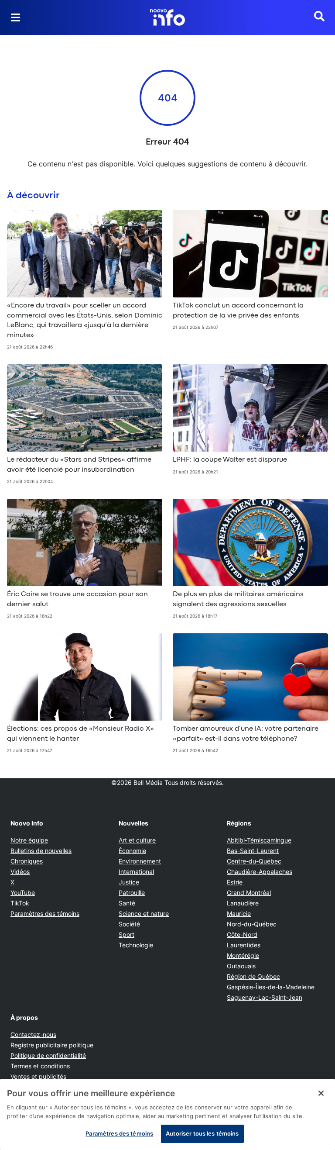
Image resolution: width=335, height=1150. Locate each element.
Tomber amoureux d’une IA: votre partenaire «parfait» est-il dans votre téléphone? (245, 734)
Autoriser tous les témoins (202, 1133)
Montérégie (243, 955)
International (136, 871)
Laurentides (243, 945)
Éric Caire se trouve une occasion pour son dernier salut (77, 599)
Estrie (235, 882)
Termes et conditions (40, 1066)
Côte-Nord (242, 934)
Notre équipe (29, 840)
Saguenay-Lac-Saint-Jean (264, 997)
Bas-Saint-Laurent (253, 850)
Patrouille (132, 892)
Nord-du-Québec (252, 924)
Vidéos (20, 871)
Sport (126, 934)
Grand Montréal (249, 892)
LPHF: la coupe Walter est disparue (230, 460)
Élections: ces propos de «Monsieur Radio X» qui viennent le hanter (80, 734)
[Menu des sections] (15, 17)
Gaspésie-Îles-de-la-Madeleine (270, 987)
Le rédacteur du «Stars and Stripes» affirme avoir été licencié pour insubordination (79, 465)
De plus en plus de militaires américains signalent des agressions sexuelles (238, 599)
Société (129, 924)
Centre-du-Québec (254, 861)
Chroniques (26, 861)
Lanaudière (243, 903)
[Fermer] (321, 1093)
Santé (127, 903)
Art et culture (137, 840)
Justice (129, 882)
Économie (132, 850)
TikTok (19, 903)
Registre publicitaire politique (51, 1045)
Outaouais (241, 966)
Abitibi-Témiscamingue (259, 840)
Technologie (136, 945)
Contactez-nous (33, 1034)
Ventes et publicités (38, 1076)
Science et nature (144, 913)
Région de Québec (253, 976)
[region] (167, 1114)
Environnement (140, 861)
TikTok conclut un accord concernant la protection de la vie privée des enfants (238, 310)
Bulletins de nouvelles (41, 850)
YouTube (22, 892)
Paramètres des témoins (44, 913)
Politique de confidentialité (48, 1055)
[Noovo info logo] (167, 17)
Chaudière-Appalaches (259, 871)
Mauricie (239, 913)
